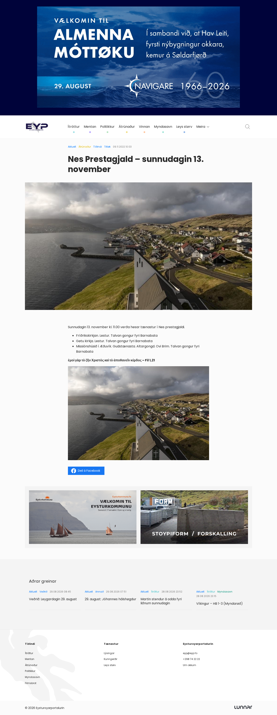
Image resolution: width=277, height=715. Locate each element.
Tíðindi (97, 146)
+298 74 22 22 (191, 659)
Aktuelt (72, 146)
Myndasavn (163, 126)
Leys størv (184, 126)
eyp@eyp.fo (190, 653)
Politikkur (107, 126)
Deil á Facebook (89, 471)
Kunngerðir (110, 659)
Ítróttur (74, 126)
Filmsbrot (30, 683)
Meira (200, 126)
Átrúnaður (127, 126)
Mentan (90, 126)
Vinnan (144, 126)
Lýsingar (109, 653)
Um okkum (189, 665)
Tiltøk (107, 146)
